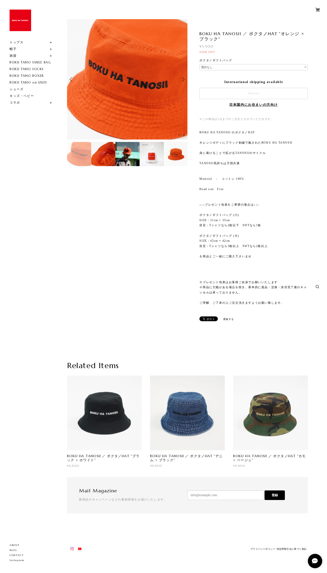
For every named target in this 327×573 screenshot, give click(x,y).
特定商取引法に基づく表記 (292, 549)
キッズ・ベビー (22, 95)
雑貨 (13, 55)
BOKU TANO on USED (28, 82)
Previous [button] (72, 79)
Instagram (17, 560)
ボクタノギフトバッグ (215, 60)
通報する (228, 319)
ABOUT (15, 545)
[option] (127, 79)
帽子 (13, 49)
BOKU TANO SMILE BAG (30, 62)
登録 (275, 495)
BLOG (13, 550)
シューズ (16, 89)
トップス (16, 42)
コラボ (15, 102)
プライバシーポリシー (262, 549)
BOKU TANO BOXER (27, 75)
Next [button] (182, 79)
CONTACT (17, 555)
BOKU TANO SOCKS (27, 69)
